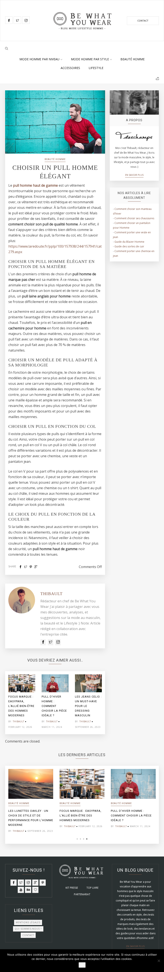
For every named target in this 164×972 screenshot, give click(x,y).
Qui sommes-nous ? (28, 928)
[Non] (159, 961)
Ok (82, 965)
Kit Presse (72, 888)
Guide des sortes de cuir (129, 246)
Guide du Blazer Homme (129, 242)
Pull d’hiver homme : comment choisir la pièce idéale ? (54, 706)
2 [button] (80, 838)
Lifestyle (96, 68)
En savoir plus (134, 174)
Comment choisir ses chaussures (134, 218)
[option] (21, 702)
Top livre (92, 888)
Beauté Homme (132, 59)
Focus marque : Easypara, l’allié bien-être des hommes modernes (21, 706)
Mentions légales (28, 922)
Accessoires (70, 68)
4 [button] (86, 838)
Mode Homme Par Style (90, 59)
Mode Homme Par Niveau (39, 59)
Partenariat (82, 894)
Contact (142, 20)
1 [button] (77, 838)
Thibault (51, 593)
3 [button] (83, 838)
